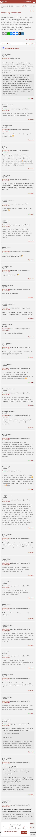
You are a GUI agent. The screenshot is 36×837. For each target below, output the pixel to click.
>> (34, 44)
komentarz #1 (5, 58)
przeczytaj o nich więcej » (11, 831)
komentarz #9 (5, 270)
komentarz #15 (6, 393)
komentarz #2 (5, 109)
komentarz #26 (6, 678)
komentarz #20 (6, 538)
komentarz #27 (6, 701)
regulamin (25, 827)
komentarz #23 (6, 608)
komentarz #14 (6, 368)
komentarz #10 (6, 289)
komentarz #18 (6, 471)
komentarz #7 (5, 225)
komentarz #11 (6, 308)
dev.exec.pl (32, 834)
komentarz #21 (6, 563)
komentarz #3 (5, 129)
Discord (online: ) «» (12, 48)
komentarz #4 (5, 150)
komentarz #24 (6, 629)
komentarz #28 (6, 724)
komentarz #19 (6, 500)
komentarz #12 (6, 328)
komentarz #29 (6, 762)
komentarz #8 (6, 251)
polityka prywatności (15, 827)
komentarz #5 (5, 179)
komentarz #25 (6, 656)
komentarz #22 (6, 586)
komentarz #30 (6, 805)
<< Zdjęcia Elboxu (6, 44)
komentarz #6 (5, 204)
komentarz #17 (6, 438)
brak (23, 6)
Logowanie (28, 1)
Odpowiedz (31, 98)
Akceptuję (24, 832)
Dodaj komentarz (30, 39)
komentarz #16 (6, 415)
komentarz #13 (6, 347)
